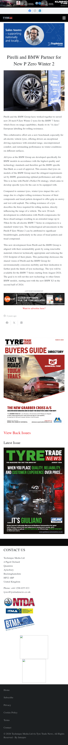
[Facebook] (29, 10)
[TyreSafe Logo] (34, 647)
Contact (7, 727)
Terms (7, 720)
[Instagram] (34, 10)
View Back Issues (17, 432)
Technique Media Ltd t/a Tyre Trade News (32, 733)
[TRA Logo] (34, 671)
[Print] (34, 602)
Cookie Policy (11, 712)
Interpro (22, 737)
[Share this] (7, 322)
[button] (64, 11)
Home (7, 689)
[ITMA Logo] (34, 611)
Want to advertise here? (34, 308)
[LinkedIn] (39, 10)
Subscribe (8, 697)
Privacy (7, 705)
